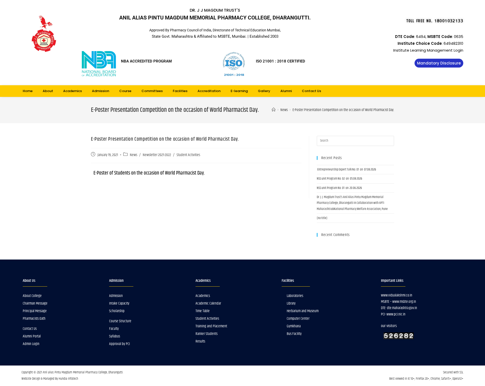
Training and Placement (211, 326)
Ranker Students (206, 334)
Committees (152, 91)
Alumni (286, 91)
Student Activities (188, 155)
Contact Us (311, 91)
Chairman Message (35, 303)
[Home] (274, 110)
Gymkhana (294, 326)
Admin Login (31, 344)
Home (28, 91)
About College (32, 296)
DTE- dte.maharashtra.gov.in (399, 308)
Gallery (264, 91)
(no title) (322, 218)
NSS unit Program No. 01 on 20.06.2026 (339, 187)
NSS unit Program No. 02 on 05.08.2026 (339, 178)
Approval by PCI (119, 344)
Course (125, 91)
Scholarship (117, 311)
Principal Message (35, 311)
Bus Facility (294, 334)
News (133, 155)
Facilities (180, 91)
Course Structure (120, 321)
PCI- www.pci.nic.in (393, 314)
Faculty (114, 329)
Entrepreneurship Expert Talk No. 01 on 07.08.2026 (346, 169)
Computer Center (298, 318)
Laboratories (295, 296)
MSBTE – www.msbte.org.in (398, 302)
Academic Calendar (208, 303)
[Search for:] (355, 140)
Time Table (203, 311)
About (48, 91)
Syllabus (114, 336)
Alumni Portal (32, 336)
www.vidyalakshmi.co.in (396, 295)
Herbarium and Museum (303, 311)
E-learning (239, 91)
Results (200, 341)
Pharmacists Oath (34, 318)
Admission (100, 91)
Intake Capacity (119, 303)
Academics (72, 91)
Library (291, 303)
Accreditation (209, 91)
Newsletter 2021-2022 (157, 155)
